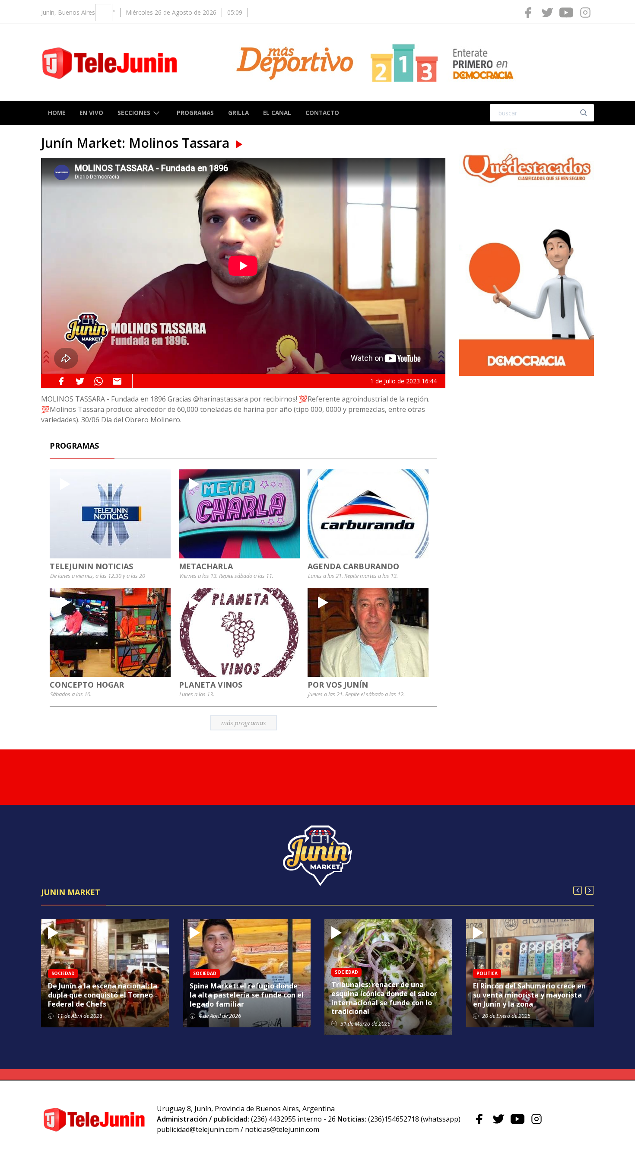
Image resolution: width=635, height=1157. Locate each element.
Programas (195, 113)
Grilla (238, 113)
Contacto (322, 113)
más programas (243, 722)
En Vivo (91, 113)
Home (56, 113)
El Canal (277, 113)
